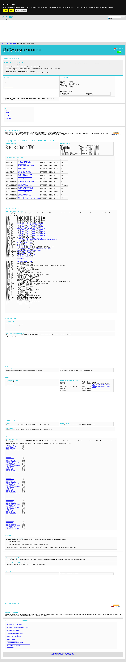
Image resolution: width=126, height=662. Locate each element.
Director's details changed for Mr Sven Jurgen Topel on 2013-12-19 (29, 250)
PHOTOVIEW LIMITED (9, 451)
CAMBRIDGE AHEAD (22, 164)
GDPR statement (69, 653)
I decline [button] (11, 10)
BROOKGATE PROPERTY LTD (13, 625)
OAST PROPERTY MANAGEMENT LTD (12, 450)
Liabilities (8, 112)
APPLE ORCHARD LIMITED (10, 463)
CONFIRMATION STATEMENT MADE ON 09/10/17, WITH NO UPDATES (31, 235)
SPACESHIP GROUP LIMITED (24, 161)
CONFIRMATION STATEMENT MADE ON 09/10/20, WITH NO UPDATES (31, 229)
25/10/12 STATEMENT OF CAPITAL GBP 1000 (26, 254)
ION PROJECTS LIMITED (10, 447)
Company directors (9, 110)
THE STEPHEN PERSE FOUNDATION (25, 162)
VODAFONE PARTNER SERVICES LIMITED (13, 465)
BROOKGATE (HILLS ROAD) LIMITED (25, 169)
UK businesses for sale (59, 654)
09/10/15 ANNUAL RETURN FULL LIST (24, 242)
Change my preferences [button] (21, 10)
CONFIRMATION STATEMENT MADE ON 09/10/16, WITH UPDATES (30, 238)
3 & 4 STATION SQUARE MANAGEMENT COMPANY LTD (18, 644)
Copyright (55, 653)
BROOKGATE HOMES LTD (12, 628)
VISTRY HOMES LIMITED (10, 466)
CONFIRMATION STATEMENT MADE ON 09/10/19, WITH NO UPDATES (31, 231)
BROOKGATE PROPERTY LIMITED (25, 171)
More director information (9, 201)
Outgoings (8, 119)
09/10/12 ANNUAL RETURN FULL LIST (24, 261)
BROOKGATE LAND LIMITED (23, 175)
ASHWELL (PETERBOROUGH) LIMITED (25, 187)
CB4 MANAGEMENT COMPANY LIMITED (15, 642)
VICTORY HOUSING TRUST (10, 464)
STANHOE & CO (10, 647)
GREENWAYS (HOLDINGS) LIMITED (25, 177)
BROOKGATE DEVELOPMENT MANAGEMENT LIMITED (29, 198)
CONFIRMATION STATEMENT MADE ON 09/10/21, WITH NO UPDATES (31, 226)
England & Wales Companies (11, 43)
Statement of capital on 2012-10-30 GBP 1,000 (25, 256)
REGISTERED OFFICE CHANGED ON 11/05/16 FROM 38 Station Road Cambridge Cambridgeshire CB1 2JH (37, 239)
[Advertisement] (41, 31)
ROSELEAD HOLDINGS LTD (12, 638)
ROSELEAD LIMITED (22, 178)
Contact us (52, 654)
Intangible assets (9, 116)
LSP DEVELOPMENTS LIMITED (11, 461)
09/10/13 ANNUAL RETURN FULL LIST (24, 252)
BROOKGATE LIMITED (22, 167)
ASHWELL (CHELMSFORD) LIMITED (25, 185)
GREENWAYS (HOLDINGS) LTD (13, 635)
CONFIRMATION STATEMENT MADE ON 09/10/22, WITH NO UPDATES (31, 223)
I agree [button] (5, 10)
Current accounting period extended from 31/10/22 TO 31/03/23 (29, 224)
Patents (7, 113)
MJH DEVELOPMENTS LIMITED (11, 446)
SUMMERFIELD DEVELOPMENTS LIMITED (13, 462)
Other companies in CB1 (8, 87)
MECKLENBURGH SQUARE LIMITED (14, 645)
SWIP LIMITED (8, 457)
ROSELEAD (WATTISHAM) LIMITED (25, 174)
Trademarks (8, 115)
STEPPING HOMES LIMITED (10, 448)
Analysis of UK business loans (70, 654)
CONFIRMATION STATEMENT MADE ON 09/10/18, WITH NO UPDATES (31, 233)
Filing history (8, 118)
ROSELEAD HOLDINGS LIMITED (24, 172)
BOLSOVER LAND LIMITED (10, 460)
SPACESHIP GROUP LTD (12, 641)
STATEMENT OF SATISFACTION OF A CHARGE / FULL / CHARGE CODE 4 (31, 228)
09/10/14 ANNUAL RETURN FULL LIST (24, 245)
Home (3, 43)
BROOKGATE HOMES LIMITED (24, 168)
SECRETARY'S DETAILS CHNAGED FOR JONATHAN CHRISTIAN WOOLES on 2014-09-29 (34, 248)
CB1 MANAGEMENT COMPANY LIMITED (26, 165)
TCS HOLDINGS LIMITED (10, 458)
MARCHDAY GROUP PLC (10, 445)
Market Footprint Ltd (62, 653)
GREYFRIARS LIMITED (10, 449)
